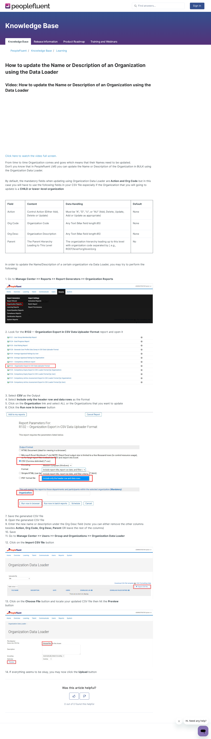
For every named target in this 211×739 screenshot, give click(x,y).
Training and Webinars (103, 41)
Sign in (197, 5)
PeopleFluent (19, 50)
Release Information (46, 41)
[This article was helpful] (74, 696)
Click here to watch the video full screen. (31, 155)
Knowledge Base (18, 41)
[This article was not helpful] (84, 696)
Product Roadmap (74, 41)
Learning (61, 50)
